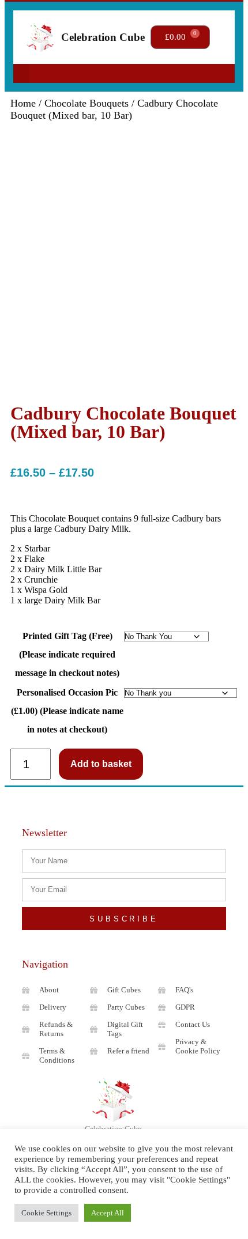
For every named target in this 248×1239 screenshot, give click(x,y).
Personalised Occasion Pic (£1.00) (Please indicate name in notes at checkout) (67, 711)
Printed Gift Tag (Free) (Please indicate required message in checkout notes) (67, 654)
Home (23, 103)
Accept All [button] (107, 1212)
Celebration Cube (103, 37)
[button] (21, 73)
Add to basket (100, 764)
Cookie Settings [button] (46, 1212)
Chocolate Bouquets (86, 103)
